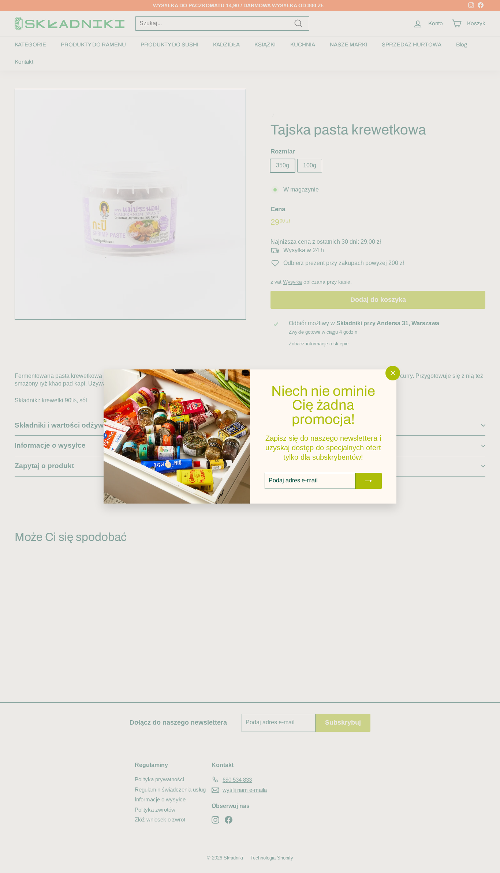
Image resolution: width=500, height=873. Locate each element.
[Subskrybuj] (368, 481)
